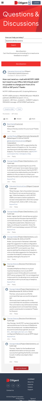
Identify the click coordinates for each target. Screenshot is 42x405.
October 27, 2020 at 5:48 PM (17, 75)
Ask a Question (21, 64)
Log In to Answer (21, 368)
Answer (19, 119)
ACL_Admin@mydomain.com (17, 332)
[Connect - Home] (21, 3)
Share (33, 119)
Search (13, 45)
